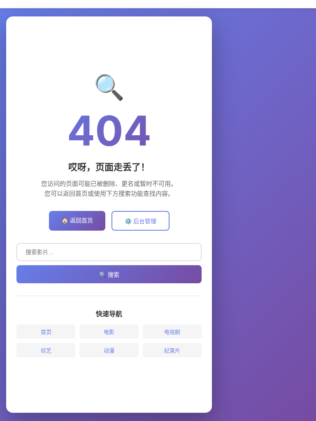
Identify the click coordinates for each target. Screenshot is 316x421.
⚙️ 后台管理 (140, 220)
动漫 (109, 350)
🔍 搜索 (109, 274)
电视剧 (172, 331)
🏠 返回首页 (77, 220)
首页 (46, 331)
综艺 (46, 350)
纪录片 (172, 350)
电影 (109, 331)
